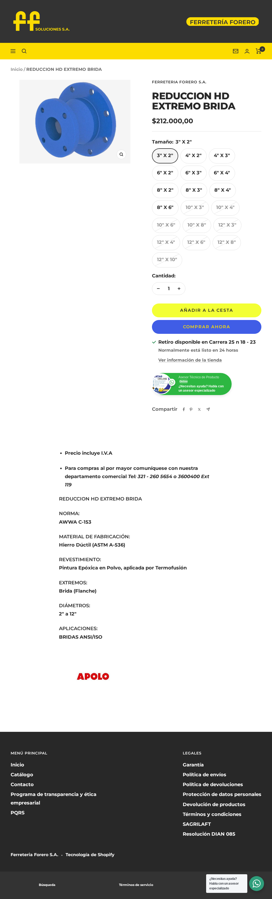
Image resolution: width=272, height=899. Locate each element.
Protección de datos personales (222, 794)
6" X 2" (165, 173)
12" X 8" (227, 242)
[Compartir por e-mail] (208, 409)
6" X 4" (222, 173)
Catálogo (22, 775)
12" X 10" (167, 259)
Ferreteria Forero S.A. (179, 82)
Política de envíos (204, 775)
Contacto (22, 784)
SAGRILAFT (197, 824)
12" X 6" (196, 242)
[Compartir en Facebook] (184, 409)
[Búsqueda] (24, 51)
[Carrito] (258, 51)
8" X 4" (222, 190)
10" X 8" (197, 225)
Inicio (17, 69)
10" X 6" (166, 225)
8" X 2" (165, 190)
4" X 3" (222, 155)
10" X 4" (225, 207)
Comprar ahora (206, 326)
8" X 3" (194, 190)
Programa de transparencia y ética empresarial (53, 798)
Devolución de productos (214, 804)
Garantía (193, 765)
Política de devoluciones (213, 784)
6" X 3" (193, 173)
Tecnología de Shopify (90, 854)
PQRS (17, 813)
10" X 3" (195, 207)
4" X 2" (193, 155)
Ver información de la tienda (190, 360)
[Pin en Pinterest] (191, 409)
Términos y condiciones (212, 814)
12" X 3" (227, 225)
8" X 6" (165, 207)
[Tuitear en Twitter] (199, 409)
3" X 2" (165, 155)
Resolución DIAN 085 (209, 834)
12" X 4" (166, 242)
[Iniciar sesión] (247, 51)
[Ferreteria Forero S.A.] (136, 51)
